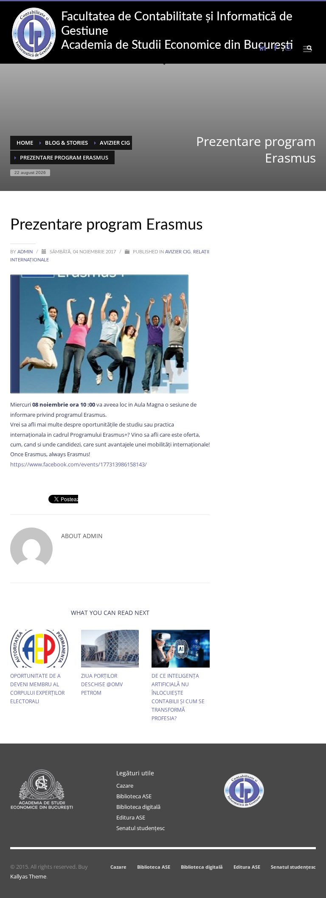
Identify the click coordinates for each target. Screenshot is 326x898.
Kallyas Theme (28, 876)
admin (25, 252)
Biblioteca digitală (138, 807)
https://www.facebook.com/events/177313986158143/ (78, 464)
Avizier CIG (178, 252)
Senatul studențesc (140, 828)
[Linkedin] (262, 47)
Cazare (124, 785)
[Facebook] (275, 47)
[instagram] (288, 47)
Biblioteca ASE (134, 796)
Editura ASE (130, 817)
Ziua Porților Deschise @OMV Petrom (102, 684)
